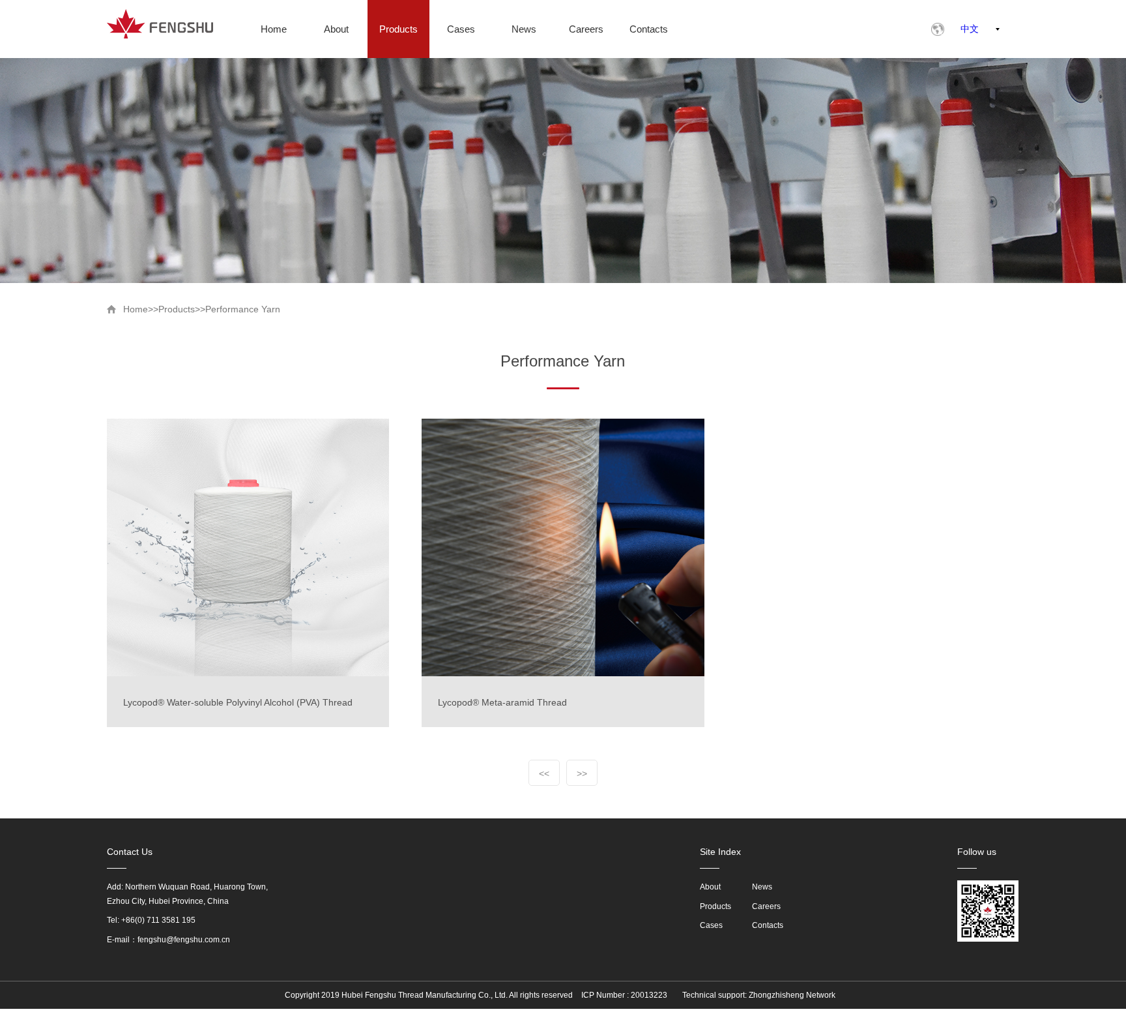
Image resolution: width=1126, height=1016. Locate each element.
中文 (969, 28)
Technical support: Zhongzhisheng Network (758, 995)
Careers (766, 906)
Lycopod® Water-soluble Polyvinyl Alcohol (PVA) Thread (238, 702)
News (762, 886)
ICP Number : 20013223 (624, 995)
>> (582, 773)
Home (135, 309)
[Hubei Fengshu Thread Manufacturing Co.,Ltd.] (160, 23)
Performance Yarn (242, 309)
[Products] (398, 29)
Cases (711, 925)
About (710, 886)
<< (544, 773)
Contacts (767, 925)
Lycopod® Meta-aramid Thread (502, 702)
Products (176, 309)
